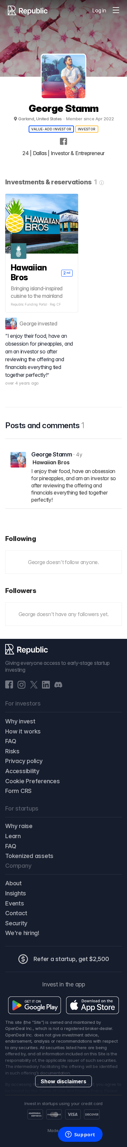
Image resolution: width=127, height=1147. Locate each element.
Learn (13, 836)
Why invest (20, 721)
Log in (99, 10)
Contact (16, 913)
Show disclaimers (63, 1081)
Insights (15, 893)
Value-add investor (51, 129)
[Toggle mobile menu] (116, 10)
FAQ (10, 741)
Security (16, 923)
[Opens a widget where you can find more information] (80, 1135)
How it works (23, 731)
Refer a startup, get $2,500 (71, 959)
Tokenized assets (29, 855)
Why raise (19, 826)
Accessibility (22, 771)
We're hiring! (22, 932)
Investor (87, 129)
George (28, 323)
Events (14, 903)
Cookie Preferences (32, 781)
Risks (12, 751)
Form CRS (18, 790)
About (13, 883)
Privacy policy (24, 761)
